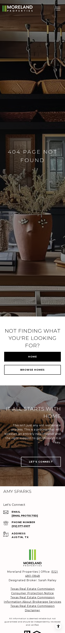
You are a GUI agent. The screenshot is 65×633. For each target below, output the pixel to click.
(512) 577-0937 (21, 526)
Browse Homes (32, 369)
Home (32, 356)
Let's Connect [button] (41, 461)
